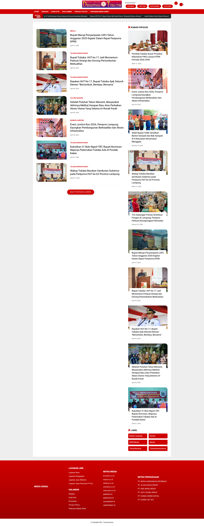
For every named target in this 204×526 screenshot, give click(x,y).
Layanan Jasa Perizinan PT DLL (81, 483)
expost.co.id (108, 479)
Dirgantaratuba (108, 522)
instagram (154, 6)
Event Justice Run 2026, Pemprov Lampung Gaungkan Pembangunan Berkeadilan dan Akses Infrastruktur (97, 127)
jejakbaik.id (107, 494)
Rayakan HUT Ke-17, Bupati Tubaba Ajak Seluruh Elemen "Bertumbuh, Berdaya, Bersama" (104, 16)
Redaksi (45, 12)
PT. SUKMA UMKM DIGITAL (148, 496)
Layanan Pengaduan (76, 476)
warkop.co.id (108, 483)
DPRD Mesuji (134, 442)
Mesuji (73, 31)
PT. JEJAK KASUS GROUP (148, 485)
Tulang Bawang (76, 98)
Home (36, 12)
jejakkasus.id (108, 498)
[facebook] (33, 4)
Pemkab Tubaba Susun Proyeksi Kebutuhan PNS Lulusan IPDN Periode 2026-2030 (147, 56)
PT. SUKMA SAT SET (146, 500)
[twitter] (37, 4)
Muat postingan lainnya (80, 192)
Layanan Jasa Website (77, 480)
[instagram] (40, 4)
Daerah (152, 436)
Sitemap (130, 6)
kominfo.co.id (108, 476)
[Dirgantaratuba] (102, 8)
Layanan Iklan (74, 473)
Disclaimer (67, 12)
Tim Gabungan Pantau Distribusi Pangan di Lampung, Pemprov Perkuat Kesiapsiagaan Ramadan (147, 218)
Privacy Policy (81, 12)
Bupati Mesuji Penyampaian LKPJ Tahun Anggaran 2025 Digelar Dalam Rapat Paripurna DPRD (95, 38)
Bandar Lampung (77, 120)
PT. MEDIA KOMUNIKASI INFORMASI (152, 481)
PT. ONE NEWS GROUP (147, 489)
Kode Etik (55, 12)
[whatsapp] (41, 491)
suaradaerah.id (109, 501)
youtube (167, 6)
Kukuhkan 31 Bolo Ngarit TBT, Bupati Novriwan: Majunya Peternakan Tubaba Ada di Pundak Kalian (96, 150)
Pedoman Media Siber (99, 12)
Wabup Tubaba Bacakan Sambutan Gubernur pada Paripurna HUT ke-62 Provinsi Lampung (94, 172)
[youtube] (43, 4)
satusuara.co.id (109, 490)
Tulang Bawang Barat (79, 53)
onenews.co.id (109, 487)
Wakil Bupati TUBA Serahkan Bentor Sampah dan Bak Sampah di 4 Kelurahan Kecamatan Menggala (147, 137)
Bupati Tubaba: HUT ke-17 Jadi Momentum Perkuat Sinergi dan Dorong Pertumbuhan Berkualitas (47, 16)
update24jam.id (109, 505)
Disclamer (73, 501)
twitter (142, 6)
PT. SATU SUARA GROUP (147, 492)
